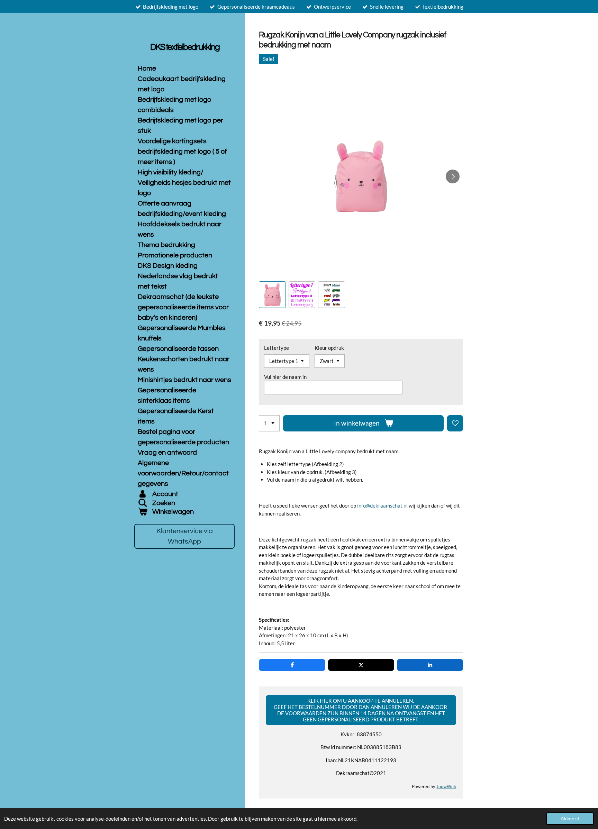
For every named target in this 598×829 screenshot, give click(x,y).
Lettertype (276, 348)
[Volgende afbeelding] (453, 176)
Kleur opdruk (329, 348)
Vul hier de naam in (285, 377)
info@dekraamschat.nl (382, 505)
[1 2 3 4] (269, 423)
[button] (272, 294)
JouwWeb (446, 786)
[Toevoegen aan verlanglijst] (455, 423)
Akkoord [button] (570, 818)
